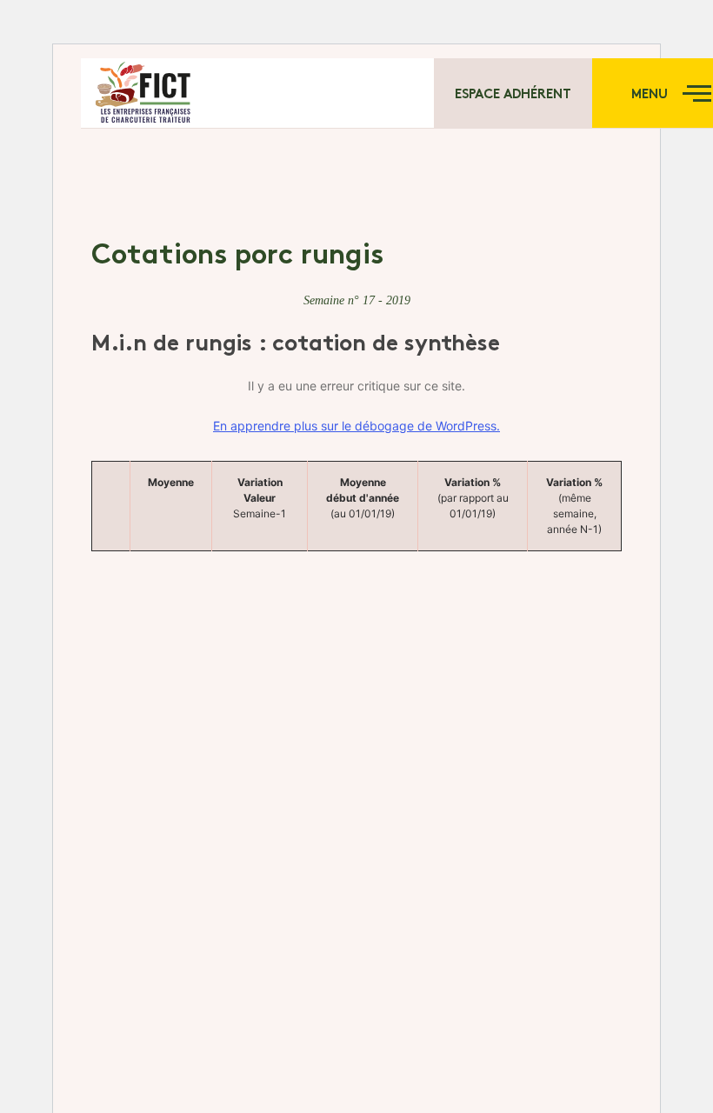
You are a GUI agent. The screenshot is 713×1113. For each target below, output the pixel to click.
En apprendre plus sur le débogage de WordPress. (356, 425)
